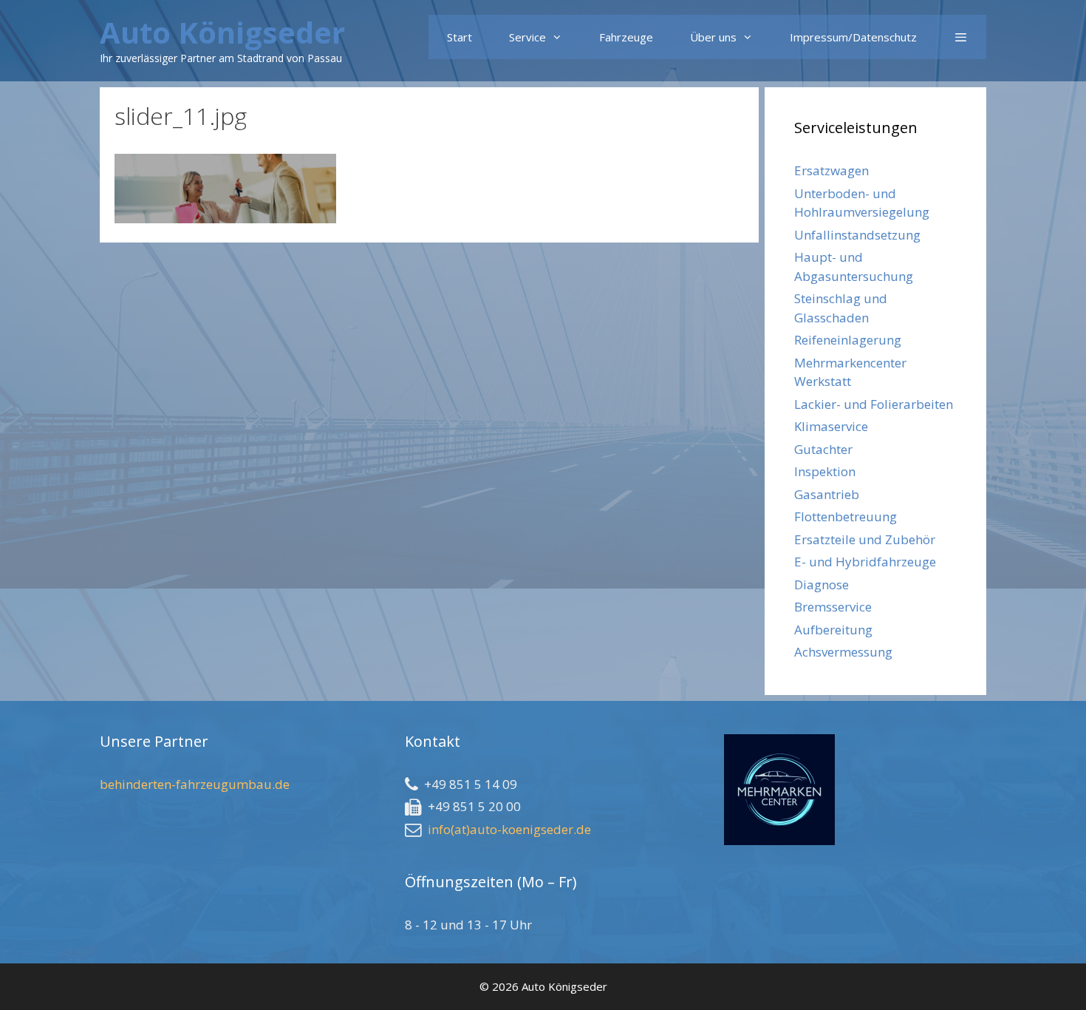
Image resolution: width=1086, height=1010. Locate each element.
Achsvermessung (843, 651)
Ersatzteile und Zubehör (864, 539)
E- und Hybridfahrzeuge (865, 561)
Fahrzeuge (626, 37)
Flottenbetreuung (845, 516)
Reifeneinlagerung (847, 339)
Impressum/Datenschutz (853, 37)
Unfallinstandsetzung (857, 234)
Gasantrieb (826, 494)
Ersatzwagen (831, 170)
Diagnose (821, 584)
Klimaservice (831, 426)
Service (527, 37)
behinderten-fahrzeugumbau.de (195, 784)
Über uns (713, 37)
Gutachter (823, 449)
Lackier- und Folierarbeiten (873, 404)
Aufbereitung (833, 629)
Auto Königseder (222, 32)
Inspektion (825, 471)
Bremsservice (833, 606)
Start (459, 37)
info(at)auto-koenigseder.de (509, 829)
